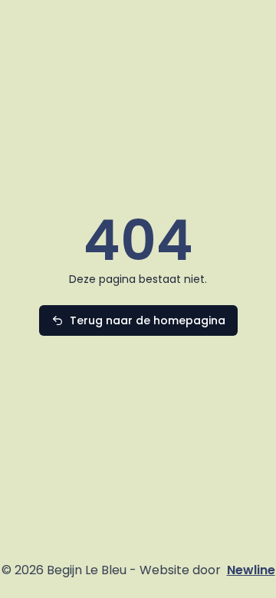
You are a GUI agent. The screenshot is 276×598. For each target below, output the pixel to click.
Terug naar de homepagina (147, 320)
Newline (251, 570)
